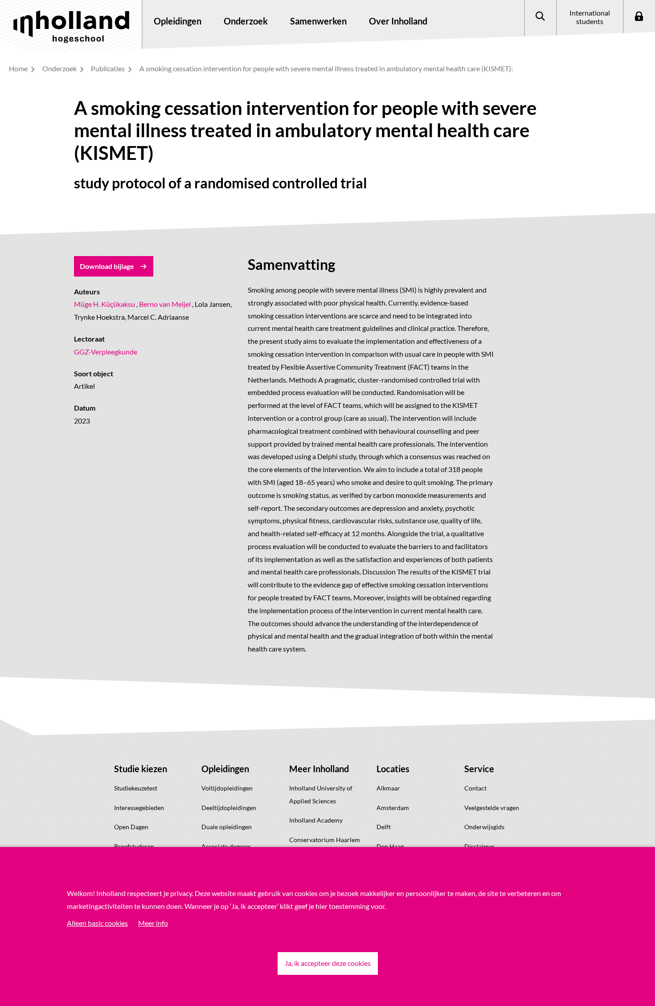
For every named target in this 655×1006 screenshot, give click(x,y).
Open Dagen (131, 827)
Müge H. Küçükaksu (104, 304)
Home (19, 68)
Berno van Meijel (165, 304)
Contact (475, 788)
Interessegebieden (139, 807)
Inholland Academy (316, 820)
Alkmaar (388, 788)
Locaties (393, 768)
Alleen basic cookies (97, 923)
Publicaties (108, 68)
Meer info (153, 923)
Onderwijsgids (484, 827)
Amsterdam (393, 807)
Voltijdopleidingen (227, 788)
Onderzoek (60, 68)
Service (479, 768)
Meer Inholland (319, 768)
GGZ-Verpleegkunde (105, 351)
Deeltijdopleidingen (228, 807)
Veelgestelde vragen (491, 807)
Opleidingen (225, 768)
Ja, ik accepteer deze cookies (328, 963)
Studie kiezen (140, 768)
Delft (384, 827)
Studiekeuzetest (135, 788)
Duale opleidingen (226, 827)
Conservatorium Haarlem (324, 839)
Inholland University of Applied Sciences (320, 794)
